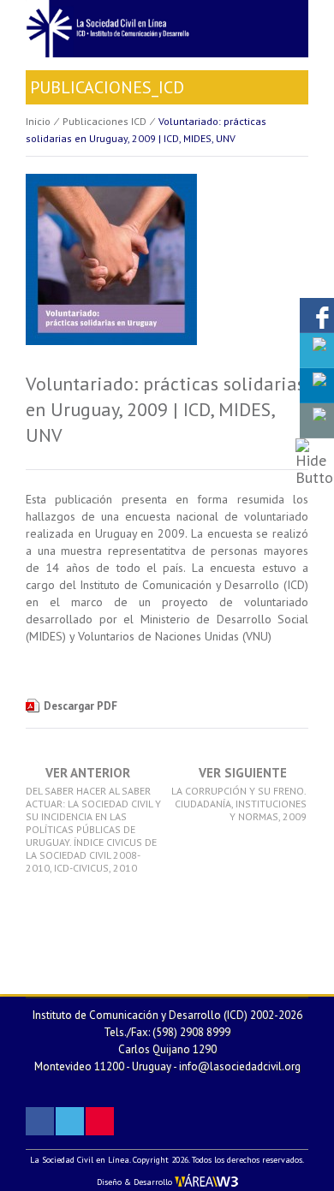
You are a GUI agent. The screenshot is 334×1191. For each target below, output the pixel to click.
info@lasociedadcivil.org (240, 1066)
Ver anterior (93, 820)
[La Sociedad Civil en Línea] (167, 27)
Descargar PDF (80, 706)
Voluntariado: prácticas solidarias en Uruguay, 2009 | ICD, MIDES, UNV (165, 409)
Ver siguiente (239, 794)
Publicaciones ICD (104, 121)
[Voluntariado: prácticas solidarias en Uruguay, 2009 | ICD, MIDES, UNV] (111, 270)
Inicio (38, 121)
